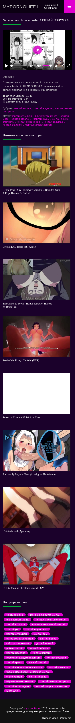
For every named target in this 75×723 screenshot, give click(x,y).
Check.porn (51, 7)
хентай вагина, (23, 108)
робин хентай (14, 648)
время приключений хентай (48, 624)
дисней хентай (37, 662)
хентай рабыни (39, 648)
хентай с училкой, (22, 115)
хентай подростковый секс (52, 686)
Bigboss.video (50, 717)
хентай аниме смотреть (54, 681)
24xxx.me (65, 717)
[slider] (18, 65)
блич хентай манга (17, 619)
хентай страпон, (22, 118)
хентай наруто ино (36, 629)
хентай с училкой (16, 633)
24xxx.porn (50, 4)
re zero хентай (41, 652)
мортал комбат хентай (38, 124)
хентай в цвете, (43, 108)
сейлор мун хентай (17, 643)
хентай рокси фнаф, (29, 121)
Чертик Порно (14, 614)
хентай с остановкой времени (24, 667)
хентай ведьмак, (54, 121)
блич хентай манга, (47, 115)
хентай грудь (14, 662)
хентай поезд (48, 638)
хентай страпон (15, 624)
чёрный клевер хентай (19, 681)
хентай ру (12, 629)
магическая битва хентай (45, 614)
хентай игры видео (17, 686)
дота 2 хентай (44, 643)
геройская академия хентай (23, 657)
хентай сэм (40, 633)
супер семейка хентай (19, 638)
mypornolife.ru (20, 6)
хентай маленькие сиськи (51, 619)
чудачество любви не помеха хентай (28, 671)
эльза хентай (14, 676)
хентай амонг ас (59, 667)
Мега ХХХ (12, 690)
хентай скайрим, (13, 124)
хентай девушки (56, 657)
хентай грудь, (41, 118)
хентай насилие (15, 652)
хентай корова (37, 676)
